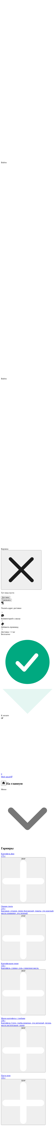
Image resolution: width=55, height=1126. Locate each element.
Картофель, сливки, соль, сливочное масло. (20, 968)
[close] (21, 570)
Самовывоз (6, 600)
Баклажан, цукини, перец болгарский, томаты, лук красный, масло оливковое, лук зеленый (27, 912)
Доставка (5, 597)
